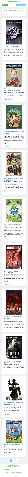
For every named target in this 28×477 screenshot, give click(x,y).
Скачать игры (16, 10)
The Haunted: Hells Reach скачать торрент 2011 (14, 317)
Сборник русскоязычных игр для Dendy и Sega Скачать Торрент (13, 90)
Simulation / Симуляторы (8, 238)
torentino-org (8, 472)
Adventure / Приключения (8, 58)
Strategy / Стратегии (7, 146)
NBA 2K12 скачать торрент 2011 (12, 271)
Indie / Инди (6, 455)
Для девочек (6, 193)
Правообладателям (18, 472)
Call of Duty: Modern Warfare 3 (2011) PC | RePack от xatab (13, 403)
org (14, 1)
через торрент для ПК (8, 10)
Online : (6, 469)
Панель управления (21, 5)
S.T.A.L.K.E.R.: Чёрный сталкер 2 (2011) (12, 362)
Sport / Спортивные (7, 284)
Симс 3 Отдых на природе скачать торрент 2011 (13, 225)
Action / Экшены (7, 330)
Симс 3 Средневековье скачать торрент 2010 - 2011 (13, 179)
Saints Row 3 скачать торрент (11, 46)
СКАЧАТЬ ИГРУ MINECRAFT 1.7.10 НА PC (13, 445)
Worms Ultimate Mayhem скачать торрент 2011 (14, 132)
